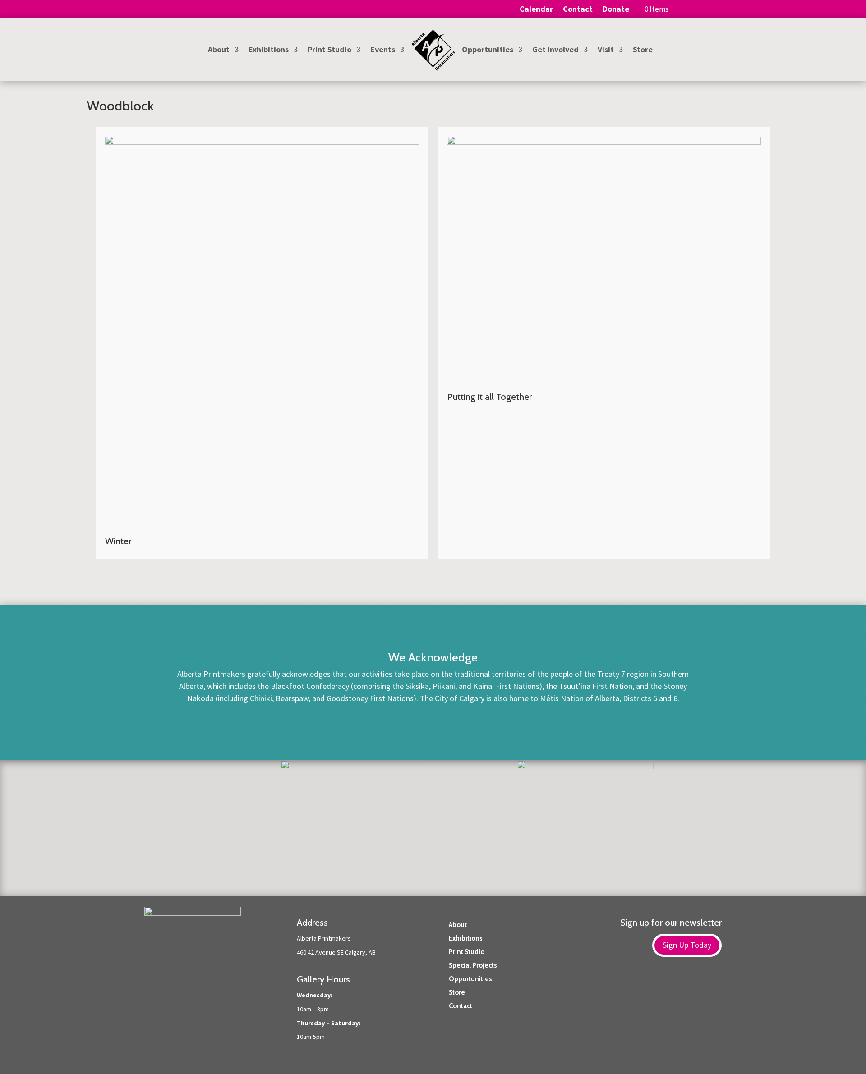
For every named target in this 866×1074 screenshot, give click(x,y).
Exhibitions (269, 50)
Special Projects (473, 964)
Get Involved (555, 50)
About (219, 50)
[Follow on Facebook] (696, 988)
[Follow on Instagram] (714, 988)
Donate (616, 10)
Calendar (536, 10)
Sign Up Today (687, 945)
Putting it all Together (489, 396)
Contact (578, 10)
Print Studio (329, 50)
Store (643, 50)
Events (382, 50)
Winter (118, 541)
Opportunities (487, 50)
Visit (606, 50)
